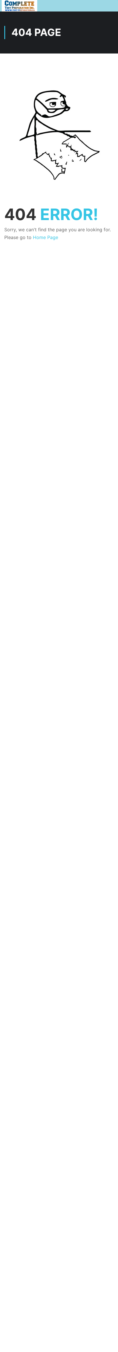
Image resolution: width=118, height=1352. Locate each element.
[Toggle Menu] (110, 5)
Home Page (45, 237)
